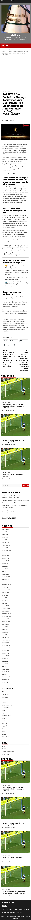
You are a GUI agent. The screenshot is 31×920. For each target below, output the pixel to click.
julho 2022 (5, 658)
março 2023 (5, 637)
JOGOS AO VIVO (6, 91)
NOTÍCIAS (5, 723)
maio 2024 (5, 600)
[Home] (3, 45)
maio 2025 (5, 569)
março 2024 (5, 606)
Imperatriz (5, 713)
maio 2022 (5, 664)
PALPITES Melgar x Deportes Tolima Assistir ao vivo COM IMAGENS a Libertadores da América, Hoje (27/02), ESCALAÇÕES (8, 358)
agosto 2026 (5, 529)
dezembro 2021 (6, 677)
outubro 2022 (5, 650)
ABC (3, 692)
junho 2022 (5, 661)
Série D (4, 734)
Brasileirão (5, 697)
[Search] (29, 45)
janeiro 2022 (5, 674)
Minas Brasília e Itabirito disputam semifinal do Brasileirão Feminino (14, 892)
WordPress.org (6, 754)
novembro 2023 (6, 616)
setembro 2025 (6, 558)
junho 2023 (5, 629)
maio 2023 (5, 632)
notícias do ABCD (11, 174)
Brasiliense (5, 700)
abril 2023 (4, 635)
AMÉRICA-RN (5, 694)
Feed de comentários (8, 751)
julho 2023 (5, 627)
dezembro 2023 (6, 613)
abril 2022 (4, 666)
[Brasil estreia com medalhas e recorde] (15, 459)
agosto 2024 (5, 592)
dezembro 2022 (6, 645)
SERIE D (15, 34)
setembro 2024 (6, 590)
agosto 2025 (5, 561)
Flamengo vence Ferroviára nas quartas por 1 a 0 (13, 441)
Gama (3, 710)
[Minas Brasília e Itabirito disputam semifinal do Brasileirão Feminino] (15, 876)
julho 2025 (5, 563)
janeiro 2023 (5, 642)
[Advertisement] (15, 73)
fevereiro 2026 (6, 545)
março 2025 (5, 574)
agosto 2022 (5, 656)
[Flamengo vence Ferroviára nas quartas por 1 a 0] (15, 425)
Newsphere (23, 916)
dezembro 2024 (6, 582)
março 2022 (5, 669)
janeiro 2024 (5, 611)
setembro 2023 (6, 621)
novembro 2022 (6, 648)
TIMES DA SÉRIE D (7, 736)
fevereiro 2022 (6, 671)
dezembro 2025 (6, 550)
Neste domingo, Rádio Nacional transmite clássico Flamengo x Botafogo (12, 406)
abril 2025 (4, 571)
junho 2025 (5, 566)
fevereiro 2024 (6, 608)
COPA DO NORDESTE (7, 705)
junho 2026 (5, 534)
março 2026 (5, 542)
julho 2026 (5, 532)
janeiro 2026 (5, 548)
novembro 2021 (6, 679)
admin (12, 120)
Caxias (4, 702)
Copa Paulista (6, 707)
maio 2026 (5, 537)
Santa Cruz (5, 729)
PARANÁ (4, 726)
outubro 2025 (5, 555)
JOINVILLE (5, 718)
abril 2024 (4, 603)
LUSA (3, 721)
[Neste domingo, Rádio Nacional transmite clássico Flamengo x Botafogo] (15, 389)
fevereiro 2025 (6, 576)
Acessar (4, 746)
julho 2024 (5, 595)
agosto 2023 (5, 624)
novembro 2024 (6, 584)
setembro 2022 (6, 653)
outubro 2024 (5, 587)
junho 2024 (5, 598)
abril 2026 (4, 540)
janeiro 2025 (5, 579)
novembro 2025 (6, 553)
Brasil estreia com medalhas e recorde (12, 503)
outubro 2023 (5, 619)
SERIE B (4, 731)
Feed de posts (6, 749)
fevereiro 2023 (6, 640)
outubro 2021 (5, 682)
